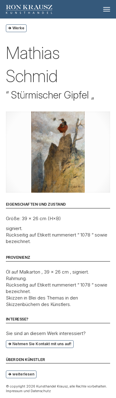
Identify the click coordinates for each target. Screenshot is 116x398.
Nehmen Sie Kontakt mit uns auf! (41, 343)
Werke (18, 28)
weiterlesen (23, 374)
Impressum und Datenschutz (28, 391)
